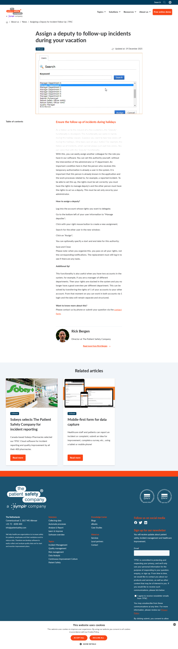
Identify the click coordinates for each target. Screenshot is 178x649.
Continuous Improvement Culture (63, 559)
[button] (89, 644)
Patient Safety (55, 563)
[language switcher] (170, 2)
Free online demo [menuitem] (162, 12)
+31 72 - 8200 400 (14, 524)
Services (94, 538)
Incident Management (58, 545)
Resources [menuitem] (129, 12)
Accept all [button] (79, 638)
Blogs (93, 521)
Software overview (57, 535)
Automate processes (57, 524)
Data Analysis (54, 556)
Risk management (56, 552)
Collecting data (55, 521)
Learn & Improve (56, 531)
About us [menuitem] (143, 12)
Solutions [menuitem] (113, 12)
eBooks (94, 524)
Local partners (97, 542)
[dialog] (89, 635)
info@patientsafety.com (16, 528)
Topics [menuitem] (100, 12)
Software (40, 49)
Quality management (57, 549)
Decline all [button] (98, 638)
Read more (104, 632)
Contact (94, 545)
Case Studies (96, 528)
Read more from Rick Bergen (95, 346)
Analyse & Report (56, 528)
